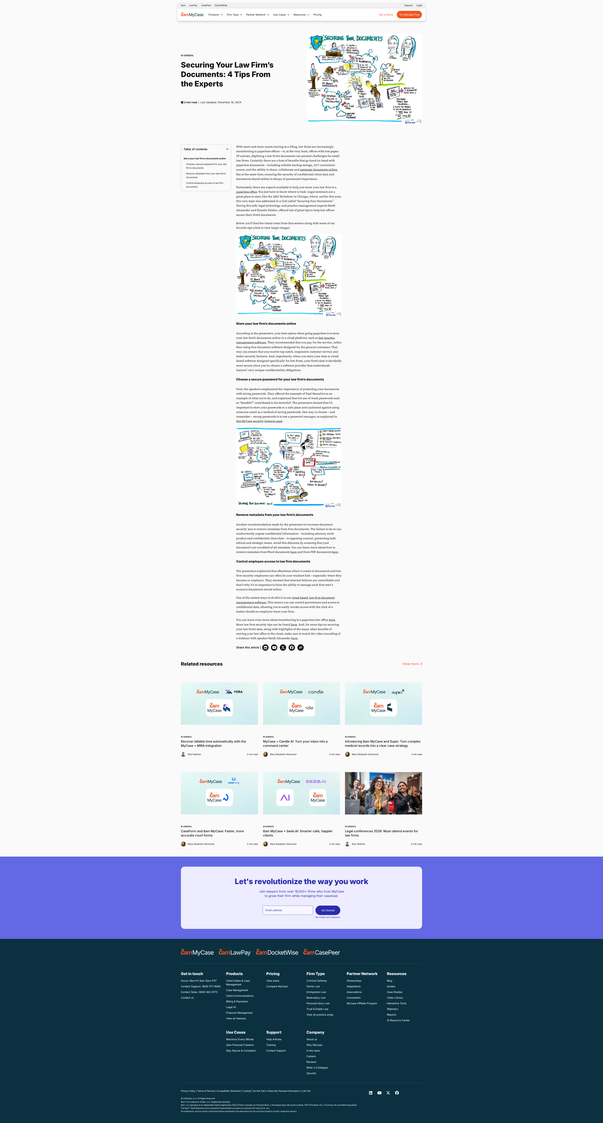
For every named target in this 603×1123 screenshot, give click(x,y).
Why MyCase (314, 1044)
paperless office (246, 192)
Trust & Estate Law (317, 1009)
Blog (389, 980)
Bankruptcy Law (316, 997)
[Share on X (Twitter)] (283, 647)
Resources (300, 14)
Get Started (328, 910)
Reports (391, 1014)
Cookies (247, 1091)
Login (419, 5)
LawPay (193, 5)
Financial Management (239, 1012)
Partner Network (256, 14)
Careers (311, 1056)
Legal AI (231, 1007)
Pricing (317, 14)
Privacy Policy (188, 1091)
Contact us (187, 997)
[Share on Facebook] (292, 647)
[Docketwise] (277, 952)
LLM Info (306, 1091)
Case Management (237, 990)
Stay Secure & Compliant (240, 1050)
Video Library (395, 997)
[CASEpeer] (321, 952)
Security (311, 1073)
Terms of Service (206, 1091)
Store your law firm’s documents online (205, 158)
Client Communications (239, 995)
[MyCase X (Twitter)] (388, 1093)
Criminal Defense (317, 980)
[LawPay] (235, 952)
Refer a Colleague (317, 1067)
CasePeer (206, 5)
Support (408, 5)
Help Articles (273, 1039)
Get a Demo (386, 14)
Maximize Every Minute (240, 1039)
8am (183, 5)
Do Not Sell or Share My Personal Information (276, 1091)
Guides (391, 986)
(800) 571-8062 (211, 986)
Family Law (313, 986)
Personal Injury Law (318, 1003)
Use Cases (280, 14)
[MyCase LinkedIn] (370, 1093)
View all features (236, 1018)
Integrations (354, 986)
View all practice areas (320, 1014)
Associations (354, 992)
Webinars (392, 1009)
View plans (272, 980)
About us (312, 1039)
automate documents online (318, 170)
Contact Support (276, 1050)
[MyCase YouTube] (274, 647)
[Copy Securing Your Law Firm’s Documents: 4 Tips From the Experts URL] (300, 647)
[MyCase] (197, 952)
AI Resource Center (398, 1020)
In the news (313, 1050)
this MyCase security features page (259, 421)
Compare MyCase (277, 986)
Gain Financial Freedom (240, 1044)
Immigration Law (316, 992)
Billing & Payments (237, 1001)
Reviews (311, 1061)
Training (271, 1044)
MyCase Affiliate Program (362, 1003)
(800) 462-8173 (208, 992)
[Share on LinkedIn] (265, 647)
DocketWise (221, 5)
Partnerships (354, 980)
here (294, 552)
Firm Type (233, 14)
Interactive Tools (396, 1003)
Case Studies (394, 992)
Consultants (354, 997)
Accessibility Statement (229, 1091)
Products (214, 14)
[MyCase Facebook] (397, 1093)
